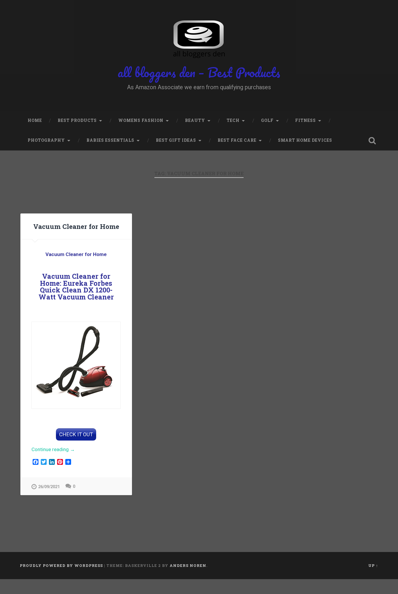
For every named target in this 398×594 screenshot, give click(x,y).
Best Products (77, 120)
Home (35, 120)
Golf (267, 120)
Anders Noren (188, 565)
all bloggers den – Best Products (199, 72)
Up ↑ (373, 565)
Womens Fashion (140, 120)
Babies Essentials (110, 140)
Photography (46, 140)
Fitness (305, 120)
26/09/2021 (49, 486)
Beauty (195, 120)
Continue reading (60, 449)
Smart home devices (305, 140)
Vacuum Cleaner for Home (76, 226)
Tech (233, 120)
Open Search (372, 140)
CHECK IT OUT (76, 434)
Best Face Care (237, 140)
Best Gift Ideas (176, 140)
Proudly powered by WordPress (61, 565)
